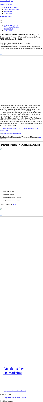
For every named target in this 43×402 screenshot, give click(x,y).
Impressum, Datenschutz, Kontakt (15, 391)
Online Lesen (8, 11)
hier (40, 137)
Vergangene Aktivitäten (11, 9)
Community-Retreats (11, 8)
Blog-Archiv (8, 13)
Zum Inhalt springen (6, 1)
